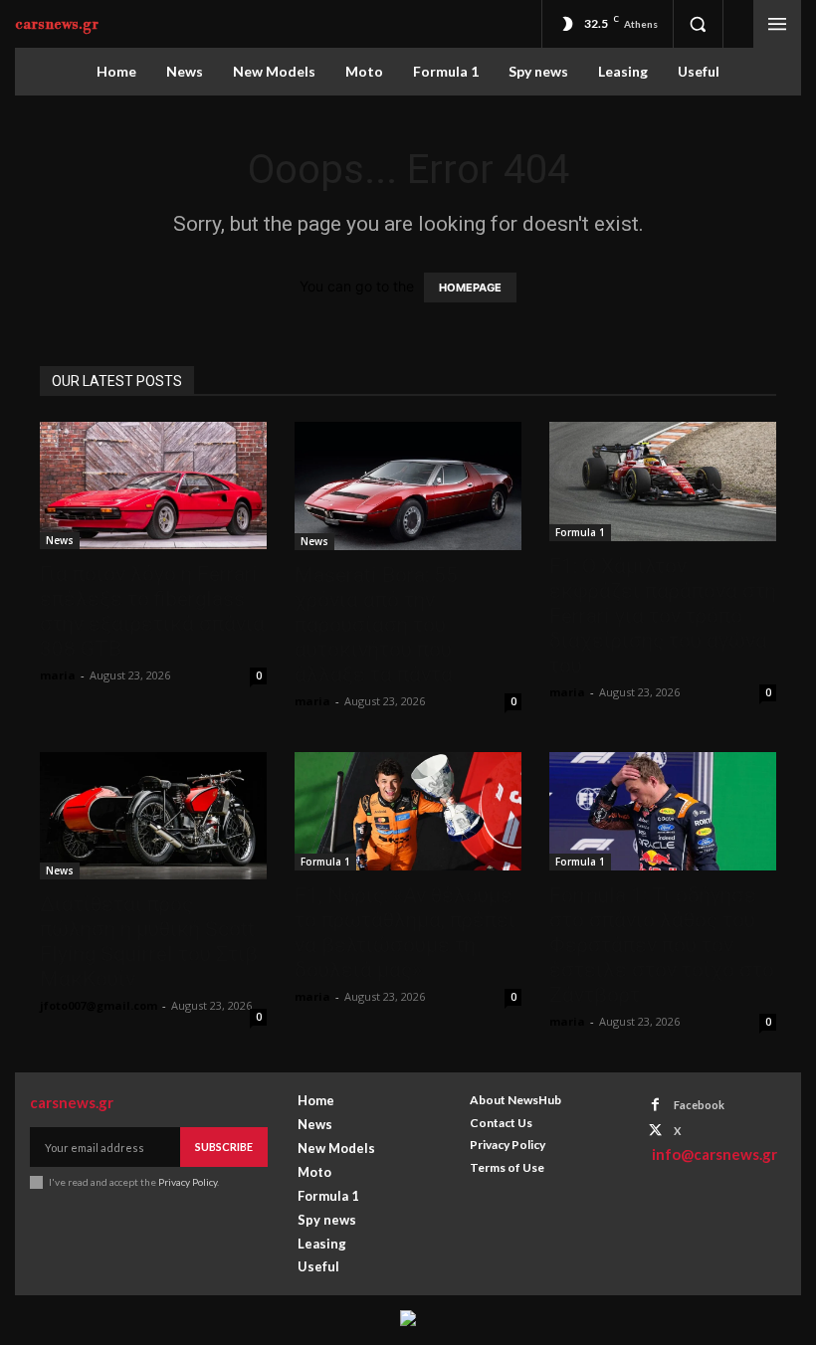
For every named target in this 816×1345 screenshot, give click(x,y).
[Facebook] (655, 1104)
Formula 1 (580, 532)
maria (58, 675)
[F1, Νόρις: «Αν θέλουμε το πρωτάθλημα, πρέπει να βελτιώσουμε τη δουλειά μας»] (408, 811)
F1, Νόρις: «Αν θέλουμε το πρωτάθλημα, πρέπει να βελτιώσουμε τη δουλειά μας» (405, 932)
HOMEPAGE (470, 287)
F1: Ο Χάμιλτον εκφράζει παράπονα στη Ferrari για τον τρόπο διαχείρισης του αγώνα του (662, 615)
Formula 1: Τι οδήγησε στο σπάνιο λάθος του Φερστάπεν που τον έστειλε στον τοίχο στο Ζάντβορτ (661, 945)
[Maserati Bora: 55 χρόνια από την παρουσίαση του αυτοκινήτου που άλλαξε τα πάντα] (408, 486)
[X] (655, 1130)
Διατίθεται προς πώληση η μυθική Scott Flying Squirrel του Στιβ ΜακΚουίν (149, 941)
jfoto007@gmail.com (98, 1005)
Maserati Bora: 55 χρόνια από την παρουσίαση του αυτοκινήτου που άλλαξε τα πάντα (376, 624)
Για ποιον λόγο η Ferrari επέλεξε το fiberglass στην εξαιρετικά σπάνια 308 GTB (152, 611)
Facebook (699, 1104)
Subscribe (224, 1146)
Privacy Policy (187, 1182)
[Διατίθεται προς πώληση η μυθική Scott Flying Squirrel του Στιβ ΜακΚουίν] (153, 815)
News (60, 540)
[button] (697, 24)
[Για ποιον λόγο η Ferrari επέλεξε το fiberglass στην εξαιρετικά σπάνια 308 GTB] (153, 485)
